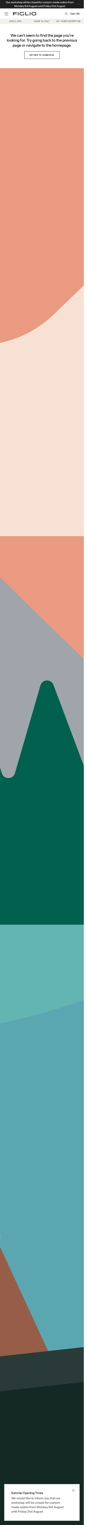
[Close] (73, 1490)
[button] (6, 13)
